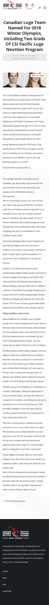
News (5, 578)
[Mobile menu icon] (44, 7)
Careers (5, 571)
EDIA (4, 584)
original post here (17, 501)
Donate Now (7, 591)
